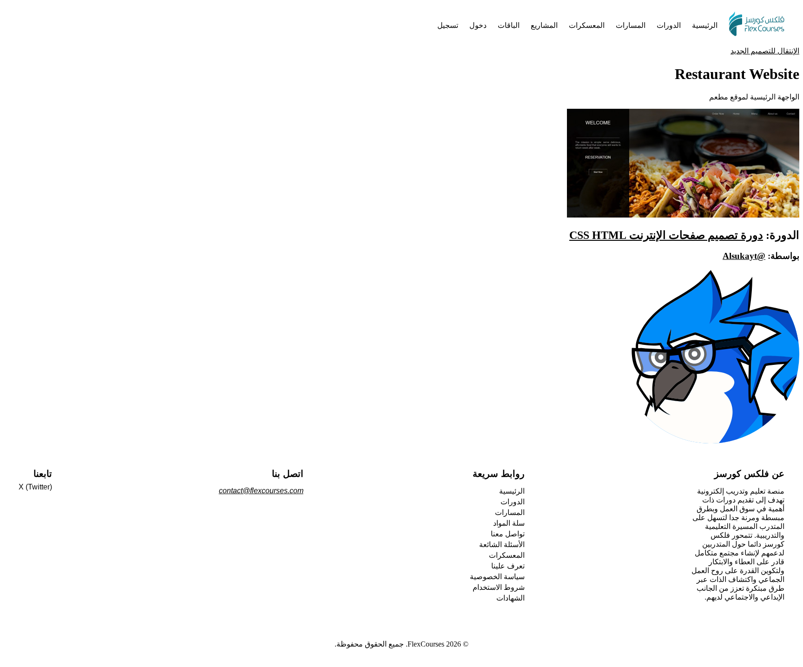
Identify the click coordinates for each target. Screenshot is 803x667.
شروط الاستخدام (499, 587)
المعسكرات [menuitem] (587, 25)
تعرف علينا (508, 566)
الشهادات (510, 598)
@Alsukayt (744, 256)
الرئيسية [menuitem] (704, 25)
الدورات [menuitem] (669, 25)
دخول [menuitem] (478, 25)
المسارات (510, 512)
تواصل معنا (508, 534)
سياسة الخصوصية (497, 577)
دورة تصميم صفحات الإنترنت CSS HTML (666, 235)
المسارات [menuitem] (630, 25)
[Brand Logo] (756, 25)
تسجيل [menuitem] (447, 25)
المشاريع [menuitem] (544, 25)
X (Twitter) (35, 487)
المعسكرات (507, 555)
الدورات (512, 502)
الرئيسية (512, 491)
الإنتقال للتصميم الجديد (765, 51)
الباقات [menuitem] (509, 25)
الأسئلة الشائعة (502, 544)
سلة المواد (509, 523)
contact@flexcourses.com (261, 491)
